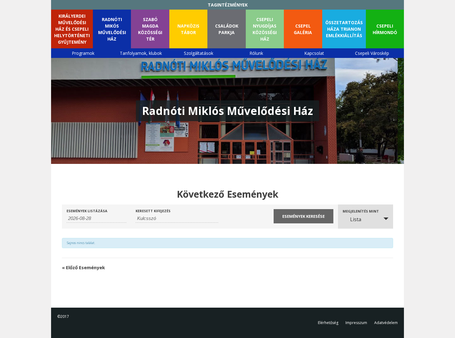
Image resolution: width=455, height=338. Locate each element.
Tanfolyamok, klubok (141, 53)
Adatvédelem (386, 322)
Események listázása (87, 211)
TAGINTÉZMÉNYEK (228, 5)
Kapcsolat (314, 53)
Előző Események (83, 267)
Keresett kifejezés (153, 211)
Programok (83, 53)
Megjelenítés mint (361, 211)
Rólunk (256, 53)
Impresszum (356, 322)
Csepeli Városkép (372, 53)
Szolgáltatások (198, 53)
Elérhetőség (328, 322)
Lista (355, 219)
